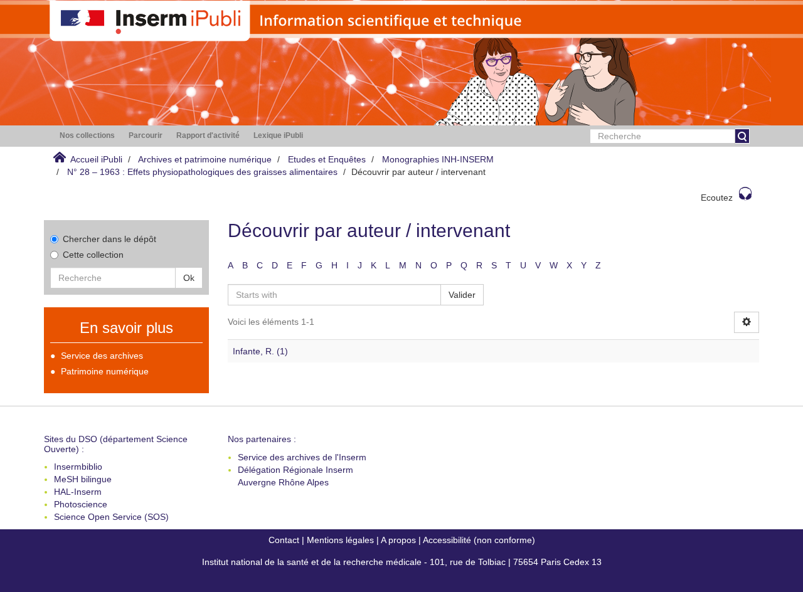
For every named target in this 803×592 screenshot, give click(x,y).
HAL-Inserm (78, 492)
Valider (462, 295)
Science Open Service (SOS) (111, 517)
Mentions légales (340, 540)
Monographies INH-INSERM (438, 159)
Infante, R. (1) (260, 351)
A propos (398, 540)
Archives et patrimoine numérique (205, 159)
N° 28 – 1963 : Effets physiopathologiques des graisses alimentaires (202, 172)
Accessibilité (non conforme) (479, 540)
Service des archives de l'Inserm (302, 457)
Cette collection (93, 255)
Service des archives (102, 356)
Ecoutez (717, 198)
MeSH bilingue (83, 479)
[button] (87, 135)
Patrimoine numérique (105, 371)
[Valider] (742, 136)
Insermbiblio (78, 467)
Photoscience (80, 504)
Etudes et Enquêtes (327, 159)
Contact (284, 540)
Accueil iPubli (96, 159)
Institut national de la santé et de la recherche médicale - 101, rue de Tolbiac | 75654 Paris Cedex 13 (402, 562)
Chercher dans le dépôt (109, 239)
